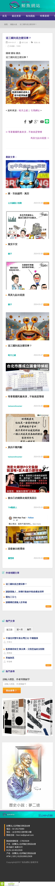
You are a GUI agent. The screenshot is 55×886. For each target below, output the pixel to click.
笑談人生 (13, 24)
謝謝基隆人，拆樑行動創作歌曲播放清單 (25, 591)
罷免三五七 (11, 597)
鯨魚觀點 (30, 16)
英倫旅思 (10, 658)
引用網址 (35, 110)
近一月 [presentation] (20, 629)
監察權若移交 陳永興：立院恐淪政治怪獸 (25, 649)
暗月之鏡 (25, 42)
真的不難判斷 (15, 447)
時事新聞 (44, 16)
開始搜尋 (10, 690)
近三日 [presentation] (9, 629)
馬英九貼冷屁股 (16, 295)
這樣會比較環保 (16, 548)
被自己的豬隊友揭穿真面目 (22, 498)
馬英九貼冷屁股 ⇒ (40, 138)
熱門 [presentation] (29, 629)
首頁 (4, 16)
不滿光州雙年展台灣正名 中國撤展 (22, 638)
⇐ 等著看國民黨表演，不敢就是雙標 (24, 132)
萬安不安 (12, 244)
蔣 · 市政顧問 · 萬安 (18, 193)
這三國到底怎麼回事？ (20, 345)
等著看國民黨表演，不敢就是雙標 (26, 396)
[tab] (9, 629)
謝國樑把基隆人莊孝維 (16, 602)
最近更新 (16, 16)
